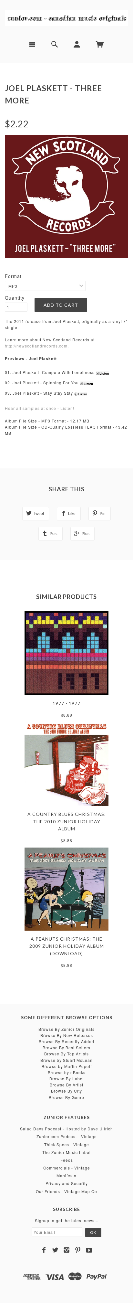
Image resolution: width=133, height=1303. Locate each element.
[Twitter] (55, 1250)
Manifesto (66, 1175)
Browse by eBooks (67, 1072)
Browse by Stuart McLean (66, 1060)
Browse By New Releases (66, 1035)
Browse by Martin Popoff (67, 1066)
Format (13, 276)
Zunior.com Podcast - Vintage (66, 1136)
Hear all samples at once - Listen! (39, 408)
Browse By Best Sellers (66, 1047)
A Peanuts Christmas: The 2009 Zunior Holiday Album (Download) (66, 946)
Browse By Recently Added (66, 1041)
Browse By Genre (66, 1097)
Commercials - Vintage (66, 1167)
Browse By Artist (66, 1084)
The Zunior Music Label (66, 1152)
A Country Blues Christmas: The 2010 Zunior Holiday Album (66, 821)
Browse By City (66, 1091)
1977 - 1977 (66, 703)
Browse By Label (66, 1078)
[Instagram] (66, 1250)
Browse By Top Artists (66, 1053)
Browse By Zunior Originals (66, 1029)
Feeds (66, 1160)
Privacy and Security (67, 1183)
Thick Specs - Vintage (66, 1144)
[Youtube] (89, 1250)
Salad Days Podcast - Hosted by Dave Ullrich (66, 1128)
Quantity (15, 297)
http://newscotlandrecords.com (36, 345)
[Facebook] (44, 1250)
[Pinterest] (78, 1250)
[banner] (66, 18)
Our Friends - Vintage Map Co (66, 1191)
